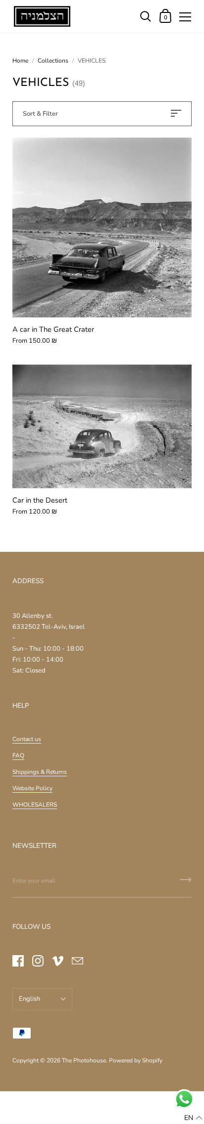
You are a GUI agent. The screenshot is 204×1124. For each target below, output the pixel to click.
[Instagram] (38, 961)
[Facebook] (18, 961)
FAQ (18, 755)
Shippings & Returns (39, 772)
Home (20, 61)
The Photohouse (84, 1060)
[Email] (77, 961)
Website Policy (32, 788)
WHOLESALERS (34, 805)
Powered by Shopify (135, 1060)
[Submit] (186, 883)
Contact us (26, 739)
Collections (53, 61)
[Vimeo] (57, 961)
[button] (193, 1118)
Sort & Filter (40, 113)
